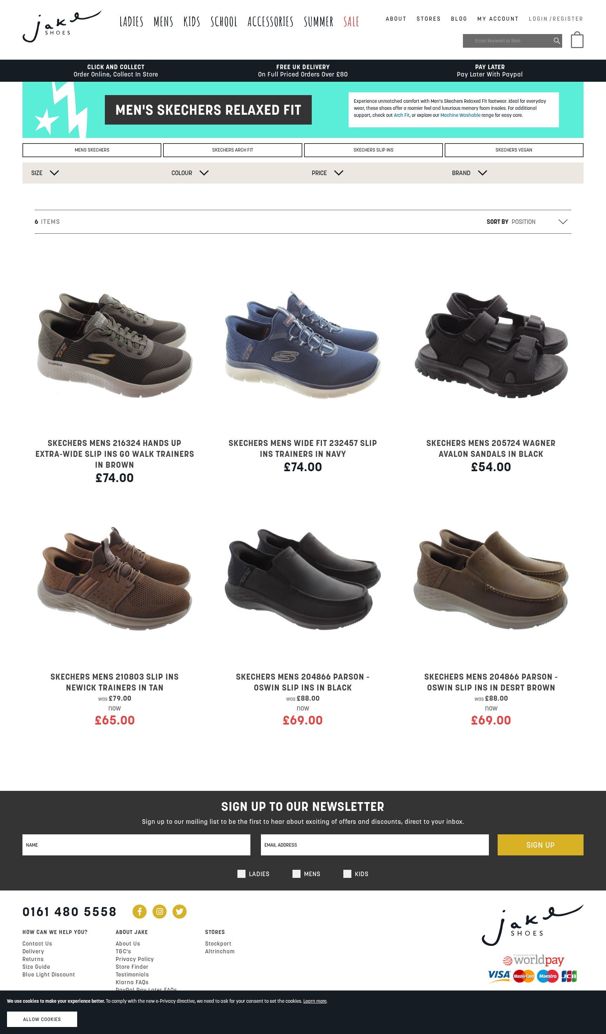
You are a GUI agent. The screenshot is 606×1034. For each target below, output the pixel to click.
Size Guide (36, 966)
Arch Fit (402, 115)
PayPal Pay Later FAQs (146, 989)
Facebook (140, 912)
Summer (319, 21)
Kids (192, 21)
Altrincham (220, 951)
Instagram (160, 912)
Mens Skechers (92, 150)
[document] (303, 1012)
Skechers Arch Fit (232, 150)
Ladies (131, 21)
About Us (128, 943)
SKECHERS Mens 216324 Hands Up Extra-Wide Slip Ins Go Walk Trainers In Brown (114, 454)
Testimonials (132, 974)
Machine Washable (460, 115)
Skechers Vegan (514, 150)
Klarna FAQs (132, 982)
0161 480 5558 (69, 911)
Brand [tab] (461, 173)
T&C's (123, 951)
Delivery (33, 951)
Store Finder (132, 966)
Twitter (180, 912)
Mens (164, 21)
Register (568, 18)
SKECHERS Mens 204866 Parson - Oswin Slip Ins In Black (303, 682)
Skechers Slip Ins (373, 150)
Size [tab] (36, 173)
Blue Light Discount (48, 974)
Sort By (498, 222)
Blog (459, 18)
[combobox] (512, 41)
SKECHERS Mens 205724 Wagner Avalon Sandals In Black (491, 448)
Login (538, 18)
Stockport (218, 943)
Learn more (314, 1001)
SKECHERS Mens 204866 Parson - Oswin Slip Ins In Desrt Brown (491, 682)
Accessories (271, 21)
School (224, 21)
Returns (33, 958)
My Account (498, 18)
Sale (351, 21)
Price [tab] (319, 173)
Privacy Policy (135, 958)
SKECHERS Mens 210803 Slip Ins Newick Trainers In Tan (114, 682)
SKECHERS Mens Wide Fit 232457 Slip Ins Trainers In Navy (303, 448)
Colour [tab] (181, 173)
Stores (429, 18)
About (396, 18)
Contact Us (37, 943)
